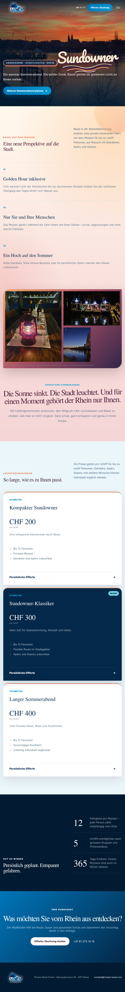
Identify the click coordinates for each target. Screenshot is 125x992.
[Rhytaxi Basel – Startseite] (17, 7)
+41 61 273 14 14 (84, 941)
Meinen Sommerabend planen (27, 90)
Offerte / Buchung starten (50, 941)
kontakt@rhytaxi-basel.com (108, 977)
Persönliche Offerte (62, 577)
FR (84, 7)
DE (77, 7)
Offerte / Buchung (99, 7)
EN (81, 7)
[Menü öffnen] (118, 7)
